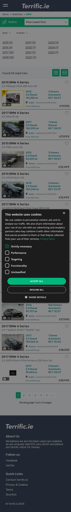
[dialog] (35, 256)
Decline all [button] (37, 289)
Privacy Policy (47, 238)
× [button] (64, 213)
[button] (35, 297)
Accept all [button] (36, 281)
